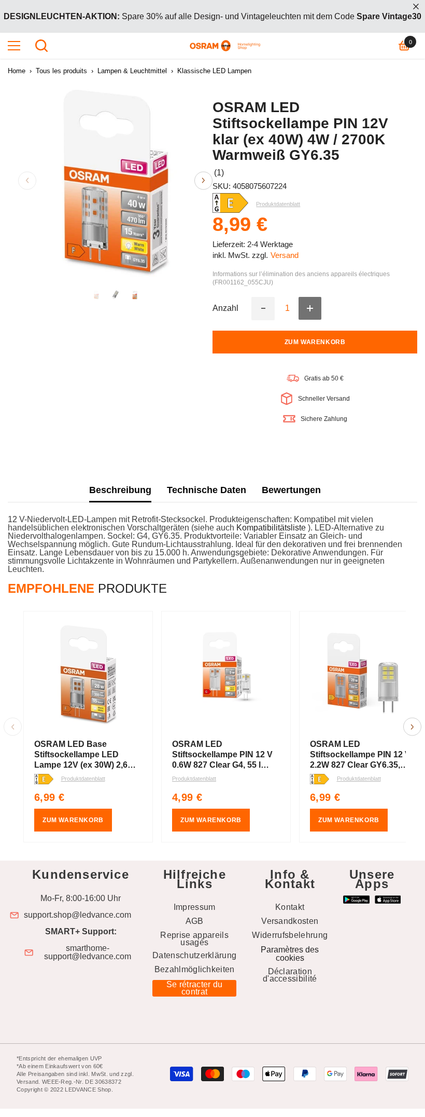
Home (16, 71)
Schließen (416, 6)
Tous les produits (61, 71)
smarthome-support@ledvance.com (87, 952)
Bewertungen (291, 490)
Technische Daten (206, 490)
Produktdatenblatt (83, 778)
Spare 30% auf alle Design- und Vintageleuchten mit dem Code (212, 16)
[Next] (203, 180)
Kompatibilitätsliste (272, 527)
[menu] (14, 45)
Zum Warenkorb (315, 342)
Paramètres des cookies (290, 953)
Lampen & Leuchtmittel (132, 71)
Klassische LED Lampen (214, 71)
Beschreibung (120, 490)
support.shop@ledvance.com (77, 915)
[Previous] (27, 180)
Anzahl (225, 308)
